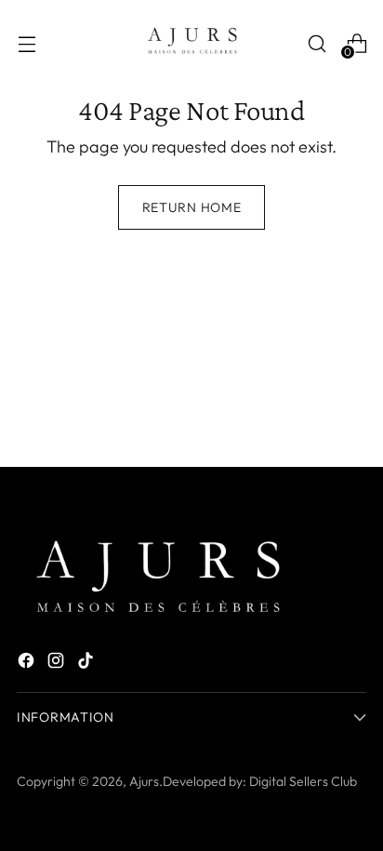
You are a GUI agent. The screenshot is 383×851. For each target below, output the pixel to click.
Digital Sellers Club (303, 781)
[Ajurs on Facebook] (28, 663)
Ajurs (144, 781)
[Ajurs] (191, 43)
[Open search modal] (316, 43)
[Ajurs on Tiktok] (87, 663)
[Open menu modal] (26, 43)
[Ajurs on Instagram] (57, 663)
